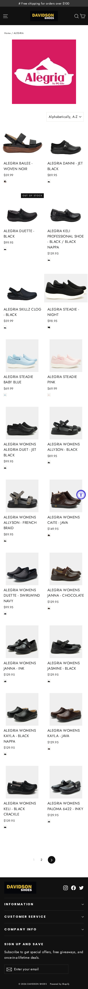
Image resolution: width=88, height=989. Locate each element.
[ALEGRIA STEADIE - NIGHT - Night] (48, 327)
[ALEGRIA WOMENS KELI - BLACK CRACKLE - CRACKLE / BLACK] (5, 826)
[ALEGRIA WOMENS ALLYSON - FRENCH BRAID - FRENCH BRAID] (5, 540)
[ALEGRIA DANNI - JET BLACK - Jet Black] (48, 181)
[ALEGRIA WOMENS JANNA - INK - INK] (5, 681)
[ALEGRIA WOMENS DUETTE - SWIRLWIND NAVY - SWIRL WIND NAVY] (5, 613)
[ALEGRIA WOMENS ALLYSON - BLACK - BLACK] (48, 462)
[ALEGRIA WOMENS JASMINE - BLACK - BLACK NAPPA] (48, 681)
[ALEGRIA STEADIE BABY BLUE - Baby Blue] (5, 394)
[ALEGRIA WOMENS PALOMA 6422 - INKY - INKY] (48, 821)
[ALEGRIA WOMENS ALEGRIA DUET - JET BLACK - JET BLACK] (5, 467)
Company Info (20, 929)
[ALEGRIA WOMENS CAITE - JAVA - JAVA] (48, 534)
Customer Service (25, 916)
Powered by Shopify (59, 984)
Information (19, 904)
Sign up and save (24, 944)
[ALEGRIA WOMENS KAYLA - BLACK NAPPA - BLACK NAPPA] (5, 753)
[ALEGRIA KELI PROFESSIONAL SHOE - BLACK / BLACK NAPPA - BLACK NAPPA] (48, 259)
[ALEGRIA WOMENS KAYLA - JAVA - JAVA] (48, 748)
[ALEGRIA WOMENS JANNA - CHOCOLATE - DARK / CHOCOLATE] (48, 608)
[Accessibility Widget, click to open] (81, 494)
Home (7, 33)
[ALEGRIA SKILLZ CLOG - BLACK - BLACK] (5, 327)
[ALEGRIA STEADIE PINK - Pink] (48, 394)
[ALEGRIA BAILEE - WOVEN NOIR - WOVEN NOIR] (5, 181)
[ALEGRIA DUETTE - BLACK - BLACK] (5, 248)
